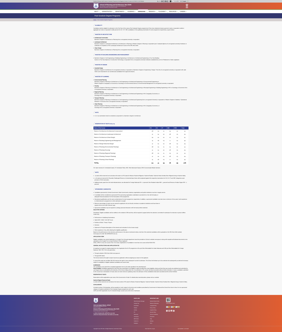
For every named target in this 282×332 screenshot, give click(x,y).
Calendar (110, 1)
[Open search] (188, 1)
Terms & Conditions (154, 314)
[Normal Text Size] (176, 1)
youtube (164, 1)
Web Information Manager (139, 301)
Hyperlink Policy (153, 310)
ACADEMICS (130, 11)
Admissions (136, 316)
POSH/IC (136, 1)
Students (95, 1)
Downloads (136, 305)
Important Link (154, 298)
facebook (165, 1)
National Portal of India (154, 301)
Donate (126, 1)
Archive (135, 310)
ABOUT (96, 11)
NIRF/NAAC (136, 318)
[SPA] (112, 6)
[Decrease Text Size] (175, 1)
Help (151, 318)
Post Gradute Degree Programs (105, 19)
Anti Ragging (120, 1)
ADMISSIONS (141, 11)
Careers (182, 11)
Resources (136, 314)
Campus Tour (136, 303)
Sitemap (151, 321)
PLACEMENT (162, 11)
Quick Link (137, 298)
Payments (115, 1)
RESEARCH (152, 11)
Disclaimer (152, 316)
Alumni (106, 1)
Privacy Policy (153, 307)
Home (94, 19)
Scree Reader (160, 1)
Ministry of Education (154, 303)
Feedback (136, 323)
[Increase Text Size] (178, 1)
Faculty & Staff (101, 1)
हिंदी (181, 1)
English (184, 1)
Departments (119, 11)
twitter (162, 1)
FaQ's (151, 323)
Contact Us (131, 1)
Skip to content (157, 1)
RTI (134, 312)
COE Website (141, 1)
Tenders (135, 307)
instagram (167, 1)
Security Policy (153, 312)
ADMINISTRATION (107, 11)
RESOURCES (172, 11)
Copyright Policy (153, 305)
